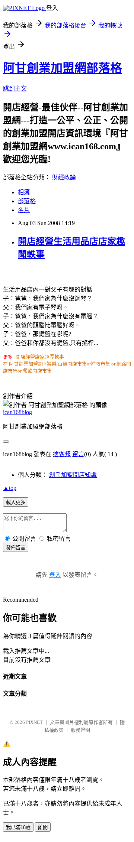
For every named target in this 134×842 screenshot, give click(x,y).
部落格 (27, 201)
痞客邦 (62, 454)
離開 (43, 827)
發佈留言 (15, 547)
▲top (9, 488)
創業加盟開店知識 (73, 475)
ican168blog (17, 412)
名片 (24, 210)
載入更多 (15, 502)
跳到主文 (15, 88)
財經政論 (64, 177)
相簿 (24, 192)
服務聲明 (80, 730)
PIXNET (34, 722)
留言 (78, 454)
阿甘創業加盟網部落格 (62, 68)
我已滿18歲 (18, 827)
